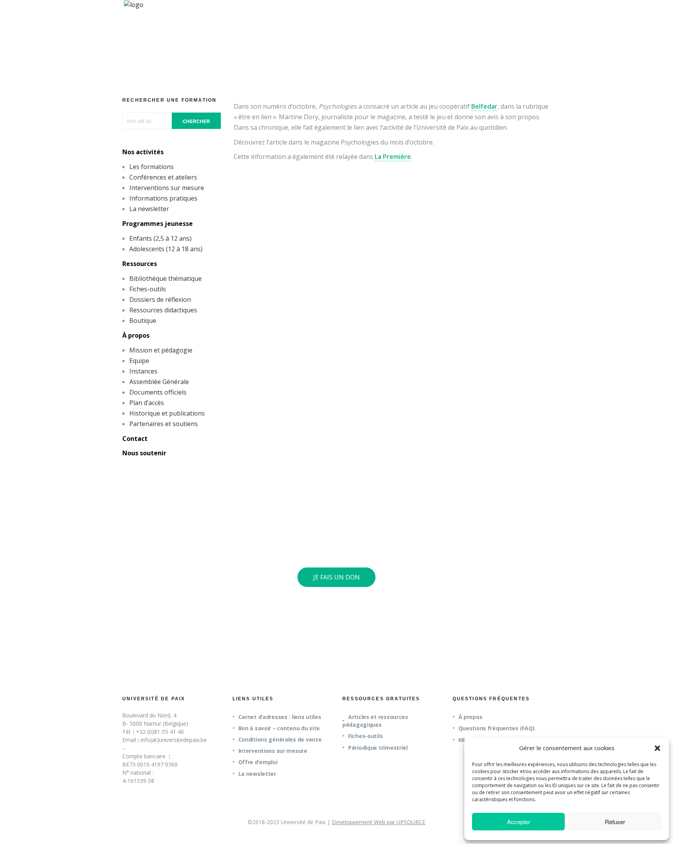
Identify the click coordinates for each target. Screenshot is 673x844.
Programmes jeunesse (157, 223)
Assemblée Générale (159, 381)
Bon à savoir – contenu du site (279, 728)
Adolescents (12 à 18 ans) (166, 249)
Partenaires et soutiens (163, 423)
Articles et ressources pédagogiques (375, 720)
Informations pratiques (163, 198)
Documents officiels (158, 392)
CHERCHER (196, 121)
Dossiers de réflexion (160, 299)
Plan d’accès (146, 402)
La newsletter (149, 208)
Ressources (139, 263)
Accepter (518, 822)
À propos (136, 335)
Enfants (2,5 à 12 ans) (160, 238)
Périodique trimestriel (378, 747)
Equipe (139, 360)
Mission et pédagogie (160, 350)
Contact (135, 438)
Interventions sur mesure (166, 187)
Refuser (615, 822)
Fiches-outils (147, 289)
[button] (657, 748)
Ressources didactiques (163, 310)
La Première (393, 156)
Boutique (142, 320)
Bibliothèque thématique (165, 278)
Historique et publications (167, 413)
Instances (143, 371)
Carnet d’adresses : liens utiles (279, 717)
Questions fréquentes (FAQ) (496, 728)
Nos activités (143, 152)
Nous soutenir (144, 453)
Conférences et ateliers (163, 177)
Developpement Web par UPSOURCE (378, 822)
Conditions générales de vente (280, 739)
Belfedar (484, 106)
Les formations (151, 166)
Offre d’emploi (258, 762)
